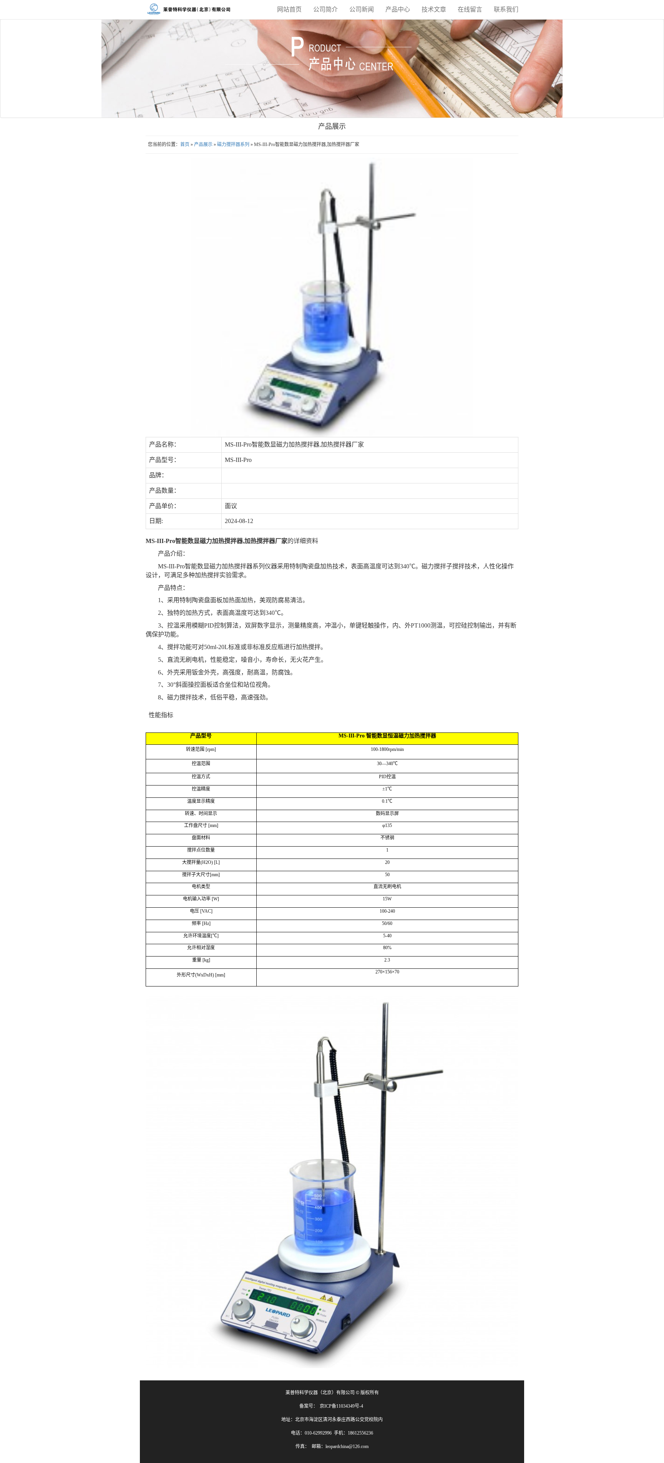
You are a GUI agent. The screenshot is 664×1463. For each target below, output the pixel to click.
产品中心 (397, 9)
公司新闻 (361, 9)
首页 (184, 144)
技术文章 (434, 9)
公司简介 (325, 9)
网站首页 (289, 9)
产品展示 (203, 144)
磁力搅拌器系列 (233, 144)
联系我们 (506, 9)
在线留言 (470, 9)
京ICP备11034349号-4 (341, 1406)
